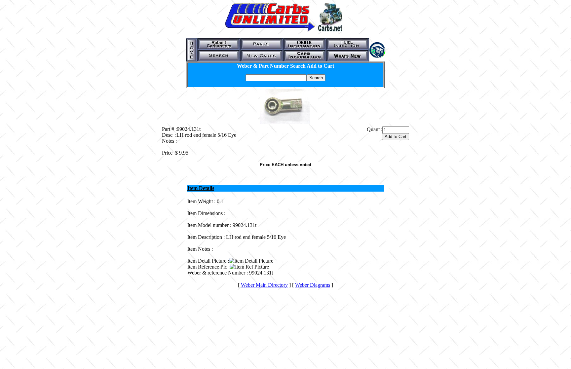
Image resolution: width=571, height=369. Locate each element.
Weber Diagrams (312, 285)
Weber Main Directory (264, 285)
